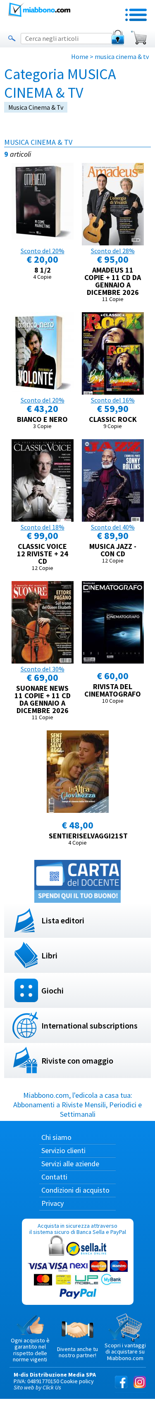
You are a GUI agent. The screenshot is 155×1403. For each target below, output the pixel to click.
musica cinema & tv (35, 107)
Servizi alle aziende (70, 1163)
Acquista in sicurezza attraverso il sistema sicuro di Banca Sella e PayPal (77, 1229)
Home (79, 56)
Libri (49, 955)
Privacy (52, 1203)
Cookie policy (77, 1381)
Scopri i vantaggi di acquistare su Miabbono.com (125, 1352)
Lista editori (62, 920)
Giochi (52, 990)
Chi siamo (56, 1137)
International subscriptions (89, 1025)
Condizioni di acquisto (75, 1190)
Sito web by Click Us (37, 1387)
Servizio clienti (63, 1150)
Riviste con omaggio (77, 1060)
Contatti (54, 1177)
